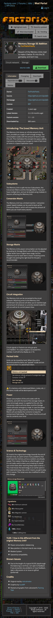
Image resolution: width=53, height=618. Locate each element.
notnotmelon (27, 581)
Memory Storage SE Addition (32, 43)
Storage (25, 62)
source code (25, 67)
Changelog (25, 76)
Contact (17, 611)
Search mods (42, 36)
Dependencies (15, 80)
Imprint (17, 609)
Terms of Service (13, 608)
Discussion (31, 80)
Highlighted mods (20, 27)
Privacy (9, 609)
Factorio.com (10, 3)
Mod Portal (41, 3)
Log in (46, 7)
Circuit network (12, 62)
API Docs (10, 6)
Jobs (17, 613)
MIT (29, 104)
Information (12, 76)
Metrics (10, 85)
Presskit (9, 611)
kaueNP (22, 584)
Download (41, 67)
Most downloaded (26, 31)
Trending (43, 31)
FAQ (11, 613)
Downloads (37, 76)
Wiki (30, 3)
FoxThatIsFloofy (28, 46)
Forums (22, 3)
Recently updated (40, 27)
